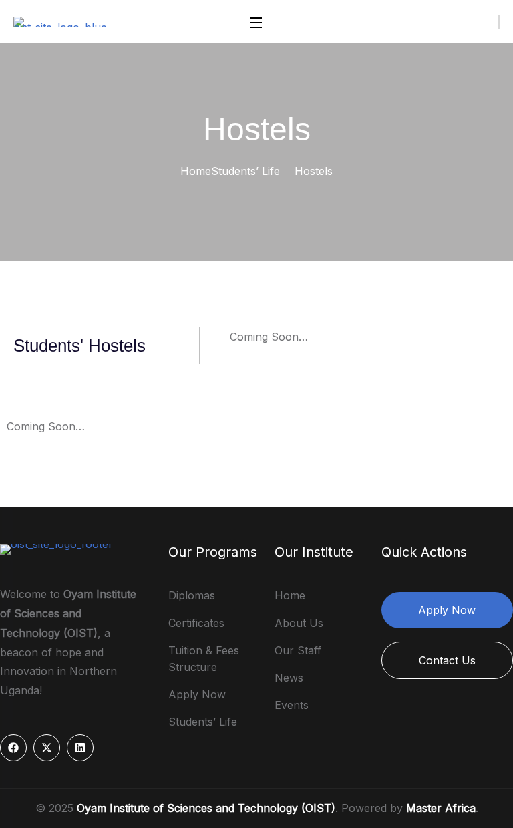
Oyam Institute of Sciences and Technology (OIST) (206, 808)
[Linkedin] (80, 747)
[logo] (64, 20)
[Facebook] (13, 747)
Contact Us (447, 660)
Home (195, 171)
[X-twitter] (46, 747)
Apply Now (447, 610)
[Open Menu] (256, 21)
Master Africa (441, 808)
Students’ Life (245, 171)
